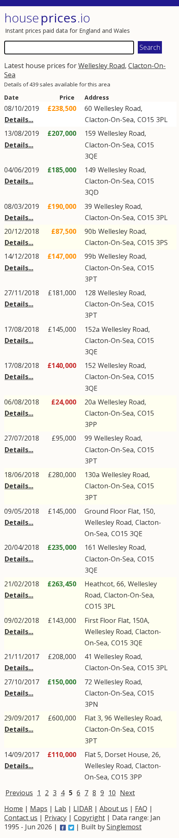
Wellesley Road (101, 65)
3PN (91, 704)
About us (113, 808)
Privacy (56, 817)
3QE (91, 156)
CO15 (145, 119)
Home (13, 808)
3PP (91, 424)
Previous (19, 792)
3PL (162, 119)
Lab (60, 808)
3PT (91, 279)
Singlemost (124, 826)
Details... (19, 119)
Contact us (20, 817)
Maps (38, 808)
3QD (92, 192)
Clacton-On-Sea (109, 119)
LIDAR (82, 808)
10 (112, 792)
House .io (47, 17)
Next (127, 792)
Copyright (89, 817)
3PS (162, 242)
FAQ (141, 808)
